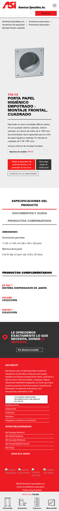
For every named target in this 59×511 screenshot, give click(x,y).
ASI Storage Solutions (15, 432)
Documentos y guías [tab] (29, 213)
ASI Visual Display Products (17, 444)
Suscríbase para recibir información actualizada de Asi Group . (27, 399)
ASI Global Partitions (14, 436)
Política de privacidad (32, 490)
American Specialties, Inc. (13, 21)
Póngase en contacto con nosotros (20, 420)
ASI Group (9, 448)
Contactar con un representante (23, 173)
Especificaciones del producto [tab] (29, 203)
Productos (9, 412)
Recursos (9, 416)
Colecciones (10, 409)
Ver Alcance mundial (28, 350)
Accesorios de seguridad (13, 25)
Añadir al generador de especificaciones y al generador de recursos (21, 165)
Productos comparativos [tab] (29, 221)
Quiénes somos (12, 405)
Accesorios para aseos (39, 21)
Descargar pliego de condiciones (43, 165)
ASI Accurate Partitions (15, 440)
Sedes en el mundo (20, 453)
